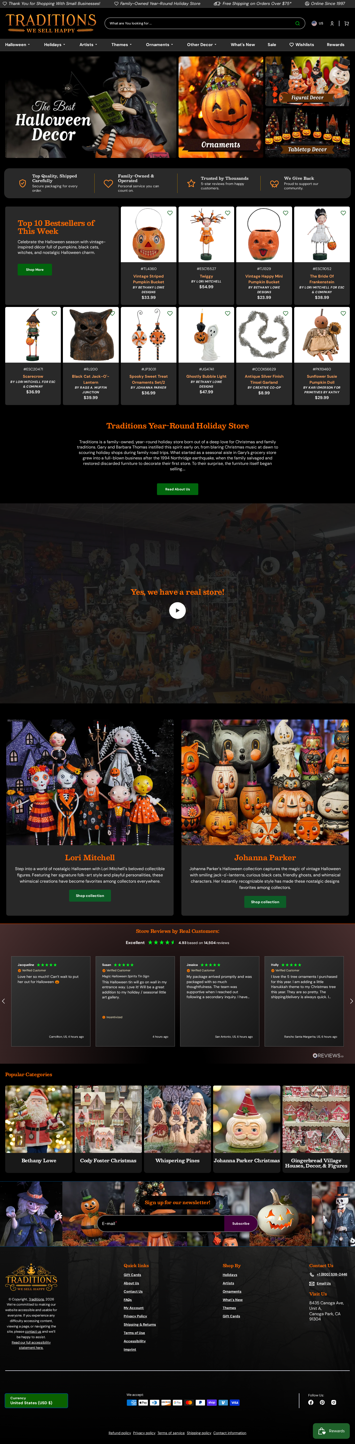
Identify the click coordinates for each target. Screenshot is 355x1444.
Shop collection (90, 895)
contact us (33, 1331)
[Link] (90, 107)
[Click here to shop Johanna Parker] (265, 843)
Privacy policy (144, 1433)
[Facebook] (311, 1402)
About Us (131, 1283)
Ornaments (232, 1291)
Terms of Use (134, 1333)
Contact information (229, 1433)
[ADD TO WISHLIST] (170, 213)
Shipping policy (199, 1433)
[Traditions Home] (50, 23)
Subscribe (240, 1223)
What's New (233, 1300)
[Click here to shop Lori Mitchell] (90, 843)
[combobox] (204, 23)
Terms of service (171, 1433)
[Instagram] (333, 1402)
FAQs (128, 1300)
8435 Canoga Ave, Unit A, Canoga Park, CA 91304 (326, 1311)
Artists (228, 1283)
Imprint (130, 1349)
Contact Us (133, 1291)
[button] (332, 23)
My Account (134, 1308)
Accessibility (135, 1341)
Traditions (36, 1299)
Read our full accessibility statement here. (31, 1345)
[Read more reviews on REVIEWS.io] (328, 1055)
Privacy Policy (135, 1316)
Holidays (230, 1275)
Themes (229, 1308)
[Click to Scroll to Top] (345, 1414)
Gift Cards (132, 1275)
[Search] (298, 23)
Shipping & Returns (140, 1324)
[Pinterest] (322, 1402)
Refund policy (120, 1433)
